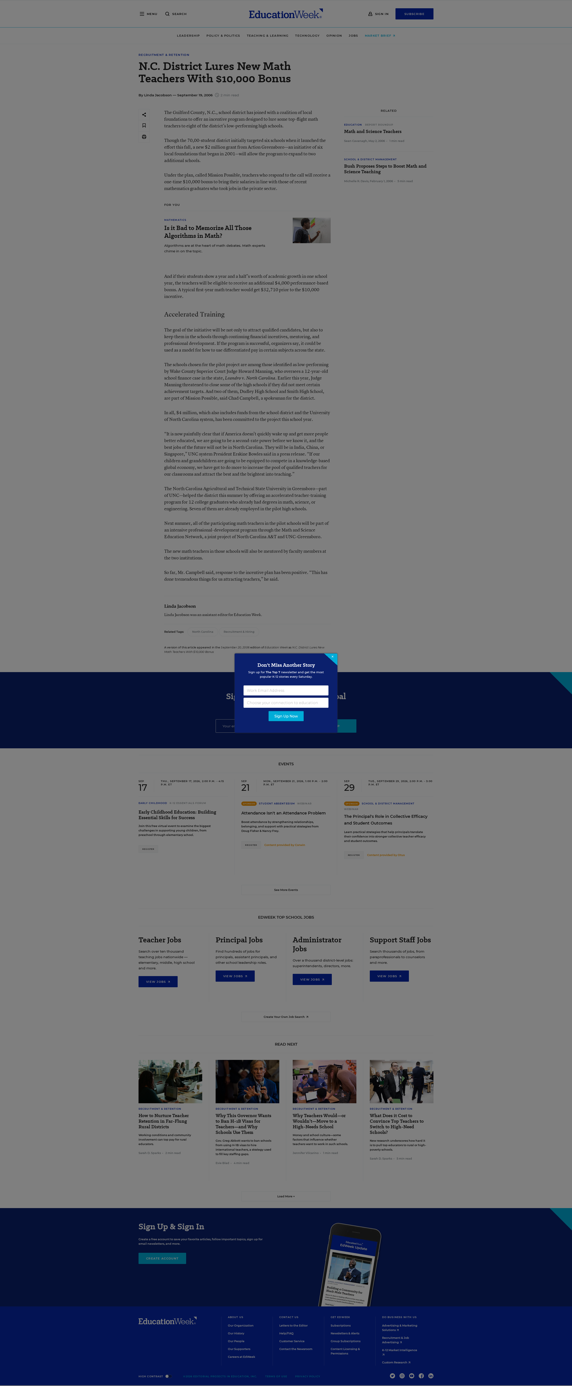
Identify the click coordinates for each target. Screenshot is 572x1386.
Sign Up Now (286, 716)
